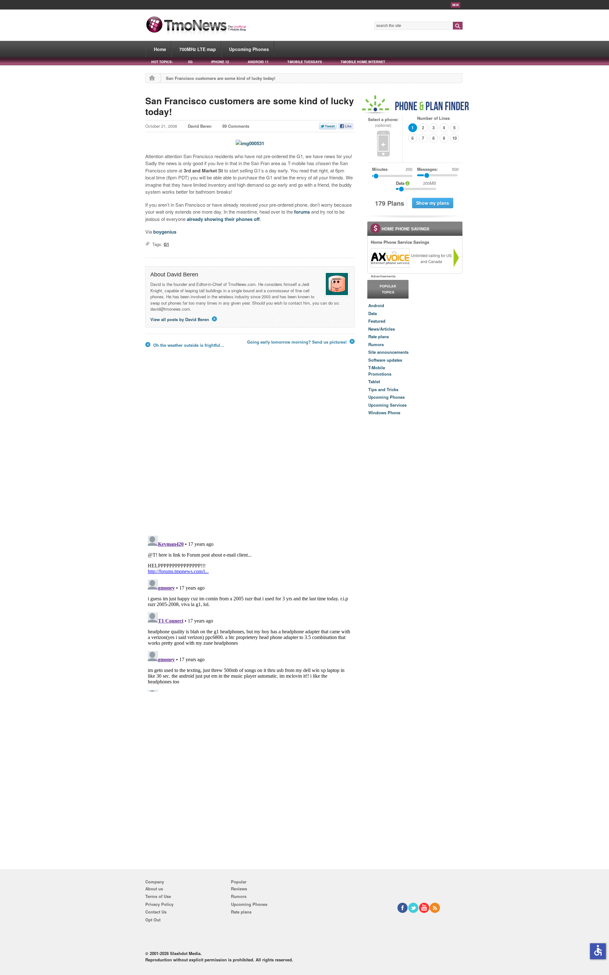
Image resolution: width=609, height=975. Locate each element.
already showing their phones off (223, 219)
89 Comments (235, 126)
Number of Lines (433, 118)
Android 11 (258, 61)
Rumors (376, 344)
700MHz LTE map (197, 49)
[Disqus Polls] (250, 447)
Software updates (385, 360)
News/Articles (381, 329)
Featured (376, 321)
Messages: (438, 169)
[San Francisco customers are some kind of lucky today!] (250, 143)
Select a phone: (383, 122)
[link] (390, 258)
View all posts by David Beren (183, 319)
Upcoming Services (387, 405)
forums (302, 211)
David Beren (200, 126)
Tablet (374, 381)
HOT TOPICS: (162, 61)
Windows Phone (384, 413)
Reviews (239, 889)
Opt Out (152, 920)
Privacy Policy (159, 904)
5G (190, 61)
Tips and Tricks (383, 389)
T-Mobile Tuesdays (304, 61)
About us (154, 889)
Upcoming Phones (249, 49)
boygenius (164, 231)
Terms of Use (158, 896)
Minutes (380, 169)
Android (376, 305)
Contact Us (156, 912)
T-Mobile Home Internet (363, 61)
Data (372, 313)
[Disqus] (250, 612)
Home (160, 49)
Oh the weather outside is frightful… (184, 345)
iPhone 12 (220, 61)
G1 (166, 244)
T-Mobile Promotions (379, 371)
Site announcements (388, 352)
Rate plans (378, 336)
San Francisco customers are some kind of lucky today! (249, 106)
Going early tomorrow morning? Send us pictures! (300, 342)
